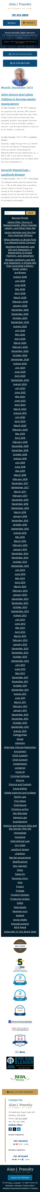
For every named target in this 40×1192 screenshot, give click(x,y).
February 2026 (20, 301)
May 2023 (20, 396)
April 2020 (20, 421)
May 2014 (20, 578)
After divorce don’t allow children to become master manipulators (18, 99)
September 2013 (20, 611)
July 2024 (20, 367)
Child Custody (20, 755)
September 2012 (20, 661)
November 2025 (20, 314)
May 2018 (20, 471)
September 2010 (20, 727)
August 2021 (20, 413)
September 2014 (20, 566)
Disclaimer (9, 1185)
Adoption (20, 743)
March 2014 (20, 586)
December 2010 (20, 714)
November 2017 (20, 483)
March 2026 (20, 297)
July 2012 (20, 665)
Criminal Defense (20, 776)
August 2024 (20, 363)
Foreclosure (20, 805)
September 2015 (20, 528)
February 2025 (20, 347)
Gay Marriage (20, 813)
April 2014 (20, 582)
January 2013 (20, 644)
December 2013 (20, 599)
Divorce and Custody (20, 784)
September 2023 (20, 380)
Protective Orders (20, 899)
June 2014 (20, 574)
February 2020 (20, 429)
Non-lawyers (20, 866)
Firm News (33, 178)
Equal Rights (20, 788)
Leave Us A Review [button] (20, 1177)
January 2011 (20, 710)
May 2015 (20, 537)
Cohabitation (20, 763)
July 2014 (20, 570)
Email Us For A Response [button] (21, 1092)
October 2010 (20, 722)
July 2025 (20, 330)
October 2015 (20, 524)
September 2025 (20, 322)
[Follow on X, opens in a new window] (14, 1129)
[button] (11, 23)
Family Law (20, 796)
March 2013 (20, 636)
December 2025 (20, 309)
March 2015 (20, 541)
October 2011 (20, 685)
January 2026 (20, 305)
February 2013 (20, 640)
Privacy (20, 886)
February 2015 (20, 545)
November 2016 (20, 504)
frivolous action (20, 809)
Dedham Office (15, 1125)
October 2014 (20, 561)
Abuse (20, 739)
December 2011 (20, 677)
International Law (20, 841)
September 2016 (20, 508)
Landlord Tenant (20, 849)
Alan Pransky (9, 108)
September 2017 (20, 487)
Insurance (20, 837)
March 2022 (20, 409)
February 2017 (20, 495)
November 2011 (20, 681)
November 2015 (20, 520)
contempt (20, 768)
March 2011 (20, 702)
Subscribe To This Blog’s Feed (20, 931)
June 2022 (20, 400)
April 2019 (20, 438)
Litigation (20, 853)
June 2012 (20, 669)
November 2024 (20, 351)
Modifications (20, 861)
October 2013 (20, 607)
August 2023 (20, 384)
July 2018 (20, 462)
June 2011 (20, 698)
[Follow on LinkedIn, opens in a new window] (18, 1129)
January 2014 (20, 594)
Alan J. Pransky (14, 1183)
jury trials (20, 845)
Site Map (18, 1185)
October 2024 (20, 355)
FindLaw (34, 1188)
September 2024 (20, 359)
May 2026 (20, 289)
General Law (20, 817)
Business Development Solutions (15, 1188)
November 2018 (20, 450)
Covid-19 (20, 772)
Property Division (20, 894)
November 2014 (20, 557)
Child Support (20, 759)
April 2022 (20, 404)
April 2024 (20, 376)
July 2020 (20, 417)
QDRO (20, 903)
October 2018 (20, 454)
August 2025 (20, 326)
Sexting (20, 915)
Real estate (20, 907)
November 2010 (20, 718)
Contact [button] (30, 23)
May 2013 (20, 627)
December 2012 (20, 648)
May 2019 (20, 433)
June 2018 (20, 466)
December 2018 (20, 446)
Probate (20, 890)
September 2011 (20, 689)
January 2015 (20, 549)
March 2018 (20, 475)
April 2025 (20, 338)
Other (20, 870)
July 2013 (20, 619)
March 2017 (20, 491)
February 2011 (20, 706)
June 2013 (20, 623)
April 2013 (20, 632)
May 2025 (20, 334)
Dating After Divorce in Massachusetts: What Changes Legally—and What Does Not (20, 225)
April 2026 (20, 293)
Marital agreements (20, 857)
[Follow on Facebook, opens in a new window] (10, 1129)
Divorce (32, 108)
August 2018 (20, 458)
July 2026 (20, 281)
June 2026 (20, 285)
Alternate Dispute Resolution (20, 747)
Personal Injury (20, 878)
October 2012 (20, 656)
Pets (20, 882)
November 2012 (20, 652)
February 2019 (20, 442)
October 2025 (20, 318)
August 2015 (20, 533)
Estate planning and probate (20, 792)
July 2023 (20, 388)
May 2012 (20, 673)
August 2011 (20, 694)
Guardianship (20, 821)
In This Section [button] (21, 63)
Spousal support (20, 923)
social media (20, 919)
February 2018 (20, 479)
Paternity (20, 874)
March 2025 (20, 343)
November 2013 (20, 603)
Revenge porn (20, 911)
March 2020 (20, 425)
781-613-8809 (20, 15)
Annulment (20, 751)
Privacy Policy (28, 1185)
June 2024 (20, 371)
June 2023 (20, 392)
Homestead (20, 832)
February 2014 (20, 590)
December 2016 (20, 499)
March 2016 (20, 512)
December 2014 (20, 553)
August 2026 (20, 276)
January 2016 (20, 516)
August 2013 (20, 615)
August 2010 (20, 731)
